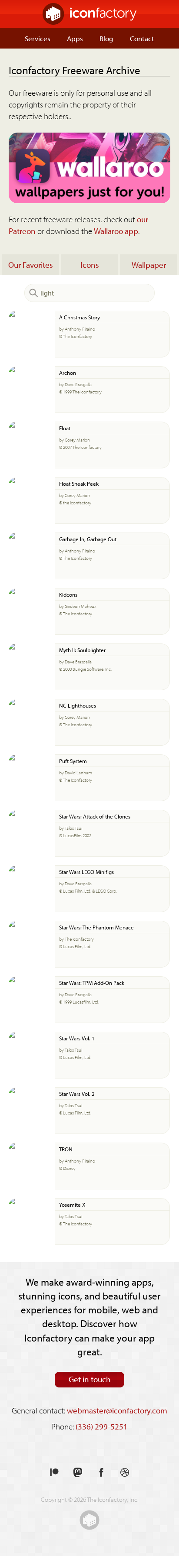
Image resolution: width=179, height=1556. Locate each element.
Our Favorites (30, 265)
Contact (142, 38)
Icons (89, 265)
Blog (106, 38)
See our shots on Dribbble (124, 1473)
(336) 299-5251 (102, 1426)
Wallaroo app (116, 231)
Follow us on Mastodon (78, 1473)
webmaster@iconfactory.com (117, 1410)
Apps (75, 38)
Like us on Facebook (101, 1473)
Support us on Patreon (54, 1473)
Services (37, 38)
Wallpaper (149, 265)
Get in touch (90, 1379)
